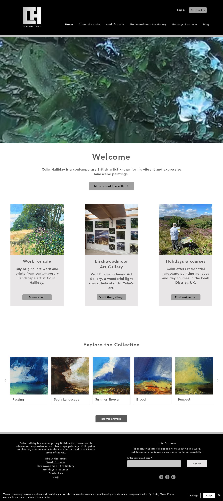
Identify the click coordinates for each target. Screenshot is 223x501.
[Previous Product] (5, 380)
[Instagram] (161, 477)
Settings (194, 495)
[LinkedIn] (173, 477)
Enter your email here (138, 458)
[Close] (219, 495)
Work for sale (56, 462)
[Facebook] (167, 477)
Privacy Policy (43, 497)
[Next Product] (218, 380)
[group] (111, 380)
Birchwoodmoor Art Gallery (55, 466)
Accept (208, 495)
